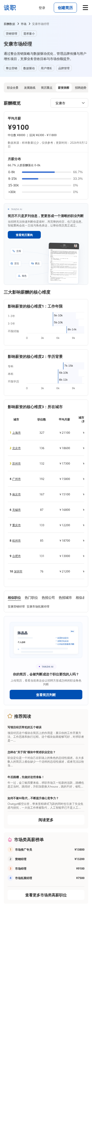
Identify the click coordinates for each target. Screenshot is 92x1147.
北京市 (16, 448)
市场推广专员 (23, 849)
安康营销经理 (16, 606)
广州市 (16, 479)
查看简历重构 (24, 235)
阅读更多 (46, 820)
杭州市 (16, 540)
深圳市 (18, 571)
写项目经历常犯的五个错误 (25, 727)
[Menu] (85, 7)
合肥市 (16, 556)
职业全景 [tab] (12, 87)
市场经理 (20, 868)
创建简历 (65, 7)
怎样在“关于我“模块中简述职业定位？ (32, 752)
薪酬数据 (9, 24)
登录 (42, 7)
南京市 (16, 494)
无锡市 (16, 509)
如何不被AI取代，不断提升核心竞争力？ (33, 798)
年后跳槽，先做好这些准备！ (26, 777)
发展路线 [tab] (29, 87)
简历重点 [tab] (46, 87)
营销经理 (20, 859)
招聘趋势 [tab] (80, 87)
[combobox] (67, 102)
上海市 (16, 432)
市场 (23, 24)
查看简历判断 (46, 694)
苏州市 (16, 463)
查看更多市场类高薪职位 (46, 895)
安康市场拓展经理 (38, 606)
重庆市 (16, 525)
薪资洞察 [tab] (63, 87)
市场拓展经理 (23, 878)
